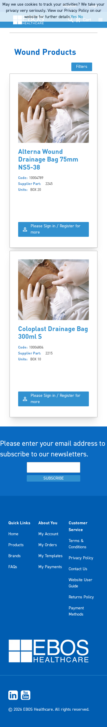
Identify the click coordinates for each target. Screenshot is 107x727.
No (80, 17)
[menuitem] (53, 695)
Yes (74, 17)
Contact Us (78, 569)
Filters (81, 66)
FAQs (12, 567)
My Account (48, 534)
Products (16, 545)
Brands (14, 556)
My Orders (47, 545)
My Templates (50, 556)
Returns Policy (81, 597)
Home (13, 534)
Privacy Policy (81, 558)
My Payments (50, 567)
